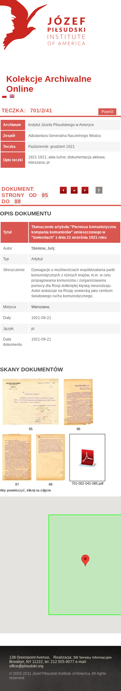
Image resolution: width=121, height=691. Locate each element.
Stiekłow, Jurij (42, 248)
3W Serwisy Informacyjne (92, 657)
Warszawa (40, 307)
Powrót (107, 112)
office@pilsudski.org (26, 666)
